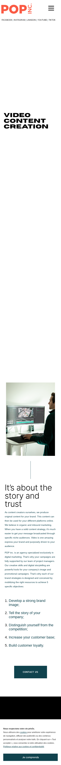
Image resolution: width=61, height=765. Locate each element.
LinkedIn (32, 20)
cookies (23, 732)
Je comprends (30, 757)
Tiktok (52, 20)
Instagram (20, 20)
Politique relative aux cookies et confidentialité (23, 746)
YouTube (43, 20)
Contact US (30, 672)
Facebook (7, 20)
